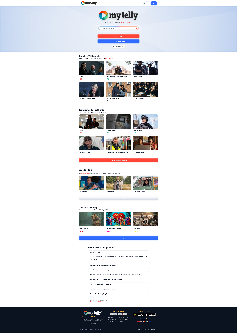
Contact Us (113, 314)
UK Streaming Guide (118, 41)
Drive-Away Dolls (139, 152)
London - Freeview (125, 22)
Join (148, 3)
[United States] (141, 321)
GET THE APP (135, 3)
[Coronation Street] (145, 183)
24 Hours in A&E (85, 152)
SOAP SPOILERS (125, 3)
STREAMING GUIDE (114, 3)
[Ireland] (147, 321)
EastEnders (83, 191)
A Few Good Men (139, 98)
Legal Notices (154, 329)
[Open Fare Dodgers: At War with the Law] (118, 143)
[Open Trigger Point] (145, 68)
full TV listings (109, 58)
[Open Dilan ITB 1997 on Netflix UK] (91, 219)
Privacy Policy (147, 329)
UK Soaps (110, 321)
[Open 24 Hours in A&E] (91, 143)
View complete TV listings (118, 160)
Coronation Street (139, 191)
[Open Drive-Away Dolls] (145, 143)
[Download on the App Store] (150, 314)
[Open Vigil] (91, 68)
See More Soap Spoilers (118, 198)
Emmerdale (110, 191)
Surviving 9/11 (111, 130)
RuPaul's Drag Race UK (114, 228)
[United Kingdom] (138, 321)
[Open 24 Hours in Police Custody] (91, 89)
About (125, 314)
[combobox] (118, 28)
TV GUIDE (104, 3)
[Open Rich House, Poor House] (118, 89)
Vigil (81, 77)
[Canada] (144, 321)
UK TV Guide (118, 36)
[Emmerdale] (118, 183)
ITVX (106, 210)
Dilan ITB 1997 (84, 228)
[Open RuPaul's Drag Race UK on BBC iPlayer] (118, 219)
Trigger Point (138, 77)
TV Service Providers (123, 319)
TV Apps (121, 321)
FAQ (120, 314)
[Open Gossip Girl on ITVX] (145, 219)
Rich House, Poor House (114, 98)
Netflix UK (95, 210)
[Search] (144, 3)
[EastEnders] (91, 183)
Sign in (154, 3)
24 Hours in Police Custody (88, 98)
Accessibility (140, 329)
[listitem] (118, 256)
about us (105, 260)
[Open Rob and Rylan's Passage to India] (118, 68)
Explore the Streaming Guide (118, 238)
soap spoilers (85, 173)
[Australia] (150, 321)
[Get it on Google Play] (138, 314)
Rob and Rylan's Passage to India (117, 77)
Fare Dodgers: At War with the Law (117, 152)
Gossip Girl (137, 228)
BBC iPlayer (102, 210)
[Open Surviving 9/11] (118, 121)
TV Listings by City (112, 319)
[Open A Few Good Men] (145, 89)
